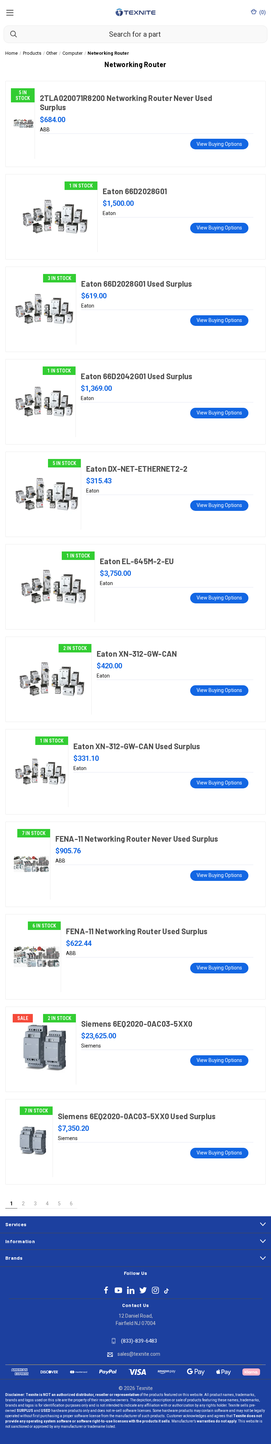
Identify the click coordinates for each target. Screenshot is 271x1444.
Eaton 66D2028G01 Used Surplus (136, 283)
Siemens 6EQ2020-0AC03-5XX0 (137, 1023)
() (262, 12)
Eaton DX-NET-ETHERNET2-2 (137, 468)
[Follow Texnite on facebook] (106, 1290)
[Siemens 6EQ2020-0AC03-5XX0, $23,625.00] (44, 1049)
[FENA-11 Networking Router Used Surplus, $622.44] (37, 957)
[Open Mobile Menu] (9, 12)
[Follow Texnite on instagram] (155, 1290)
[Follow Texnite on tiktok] (166, 1290)
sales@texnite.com (139, 1354)
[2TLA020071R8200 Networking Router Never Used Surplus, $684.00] (24, 123)
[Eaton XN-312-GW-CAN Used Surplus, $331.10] (40, 772)
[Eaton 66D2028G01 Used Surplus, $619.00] (44, 309)
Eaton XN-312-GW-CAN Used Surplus (136, 746)
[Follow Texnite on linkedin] (130, 1290)
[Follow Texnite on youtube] (118, 1290)
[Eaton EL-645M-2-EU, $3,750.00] (54, 587)
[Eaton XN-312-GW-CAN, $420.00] (52, 679)
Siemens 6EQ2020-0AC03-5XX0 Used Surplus (137, 1116)
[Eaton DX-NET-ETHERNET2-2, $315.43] (47, 494)
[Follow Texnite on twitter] (143, 1290)
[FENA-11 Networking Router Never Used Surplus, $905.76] (31, 864)
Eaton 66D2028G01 (135, 191)
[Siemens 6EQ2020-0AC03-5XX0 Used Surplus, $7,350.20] (33, 1142)
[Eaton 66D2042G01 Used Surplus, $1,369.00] (44, 402)
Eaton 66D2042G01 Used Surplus (136, 376)
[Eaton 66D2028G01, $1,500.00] (55, 217)
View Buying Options (219, 144)
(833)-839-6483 (139, 1341)
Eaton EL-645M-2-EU (137, 561)
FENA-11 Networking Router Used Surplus (137, 931)
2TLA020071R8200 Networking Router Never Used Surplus (126, 102)
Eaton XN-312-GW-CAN (137, 653)
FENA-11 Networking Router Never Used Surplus (136, 838)
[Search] (10, 34)
